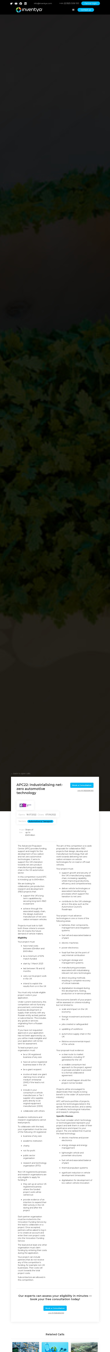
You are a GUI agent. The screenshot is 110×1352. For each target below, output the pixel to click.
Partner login (91, 3)
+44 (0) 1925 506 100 (85, 790)
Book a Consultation (81, 785)
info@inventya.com (43, 3)
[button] (73, 10)
